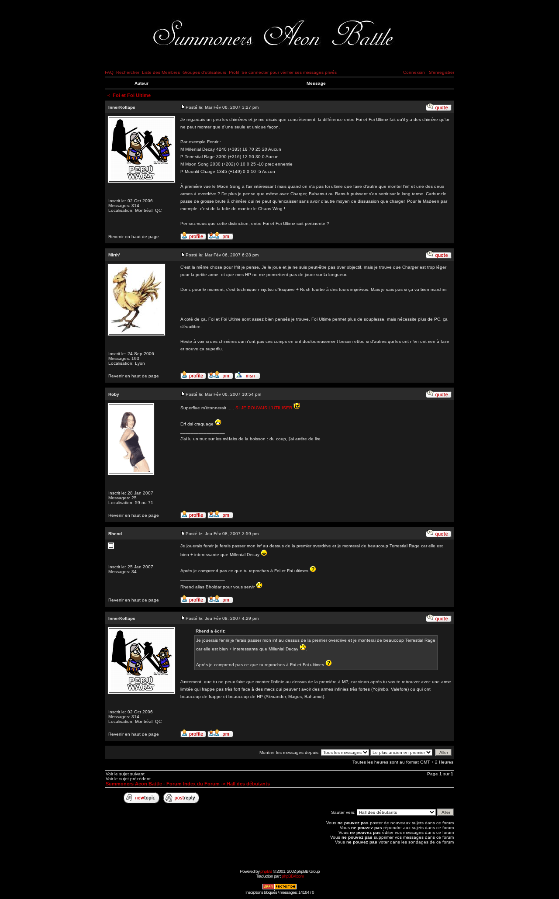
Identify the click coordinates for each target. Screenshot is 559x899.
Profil (234, 72)
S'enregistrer (441, 72)
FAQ (109, 72)
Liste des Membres (161, 72)
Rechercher (127, 72)
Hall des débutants (248, 783)
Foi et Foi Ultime (132, 95)
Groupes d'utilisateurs (204, 72)
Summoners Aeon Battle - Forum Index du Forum (163, 783)
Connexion (414, 72)
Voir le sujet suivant (125, 773)
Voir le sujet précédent (128, 778)
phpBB (266, 871)
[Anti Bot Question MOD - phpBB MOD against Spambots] (279, 888)
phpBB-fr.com (293, 876)
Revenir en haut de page (133, 236)
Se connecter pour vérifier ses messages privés (289, 72)
